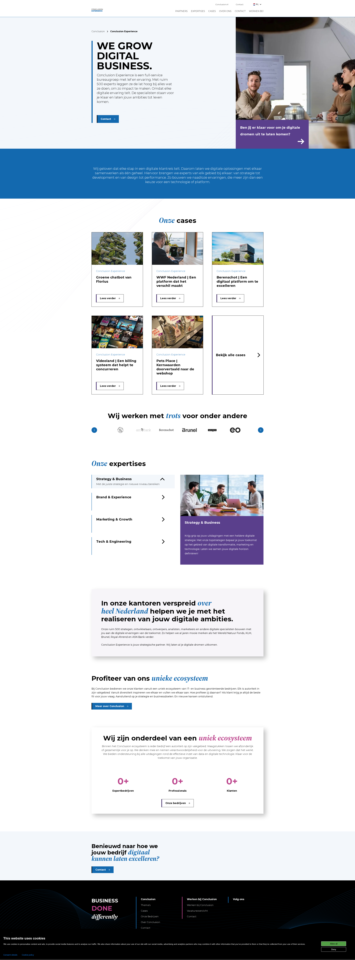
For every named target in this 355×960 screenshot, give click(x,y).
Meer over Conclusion (109, 706)
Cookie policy (28, 955)
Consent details (10, 955)
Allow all (333, 944)
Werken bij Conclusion (200, 905)
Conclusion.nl (221, 4)
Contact (239, 4)
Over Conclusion (150, 922)
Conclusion (98, 31)
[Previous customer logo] (94, 430)
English (7, 932)
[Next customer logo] (260, 430)
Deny (333, 949)
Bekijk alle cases (230, 355)
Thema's (145, 905)
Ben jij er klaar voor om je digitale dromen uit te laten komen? (270, 131)
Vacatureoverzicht (197, 911)
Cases (144, 911)
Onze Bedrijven (150, 916)
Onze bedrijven (175, 803)
